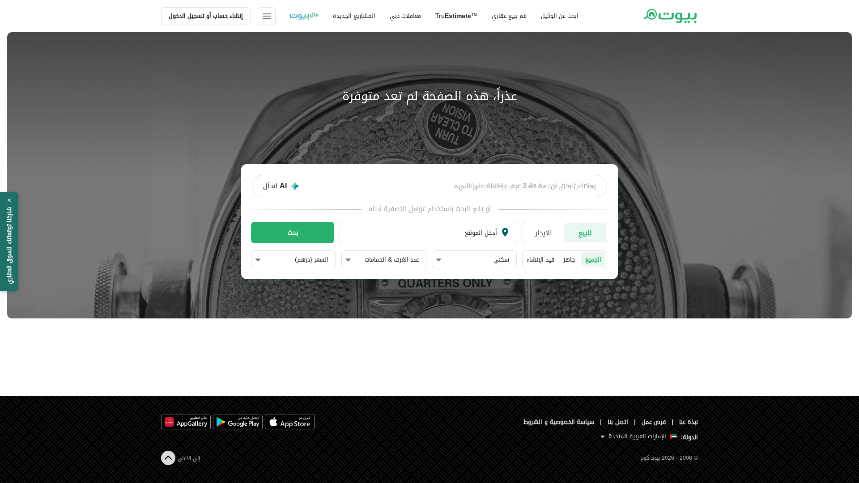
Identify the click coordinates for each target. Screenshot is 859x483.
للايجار (543, 233)
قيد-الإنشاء (540, 260)
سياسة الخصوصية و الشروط (559, 422)
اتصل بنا (618, 422)
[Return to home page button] (670, 16)
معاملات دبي (405, 16)
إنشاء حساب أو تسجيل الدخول (206, 16)
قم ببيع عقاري (509, 16)
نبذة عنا (688, 422)
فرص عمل (654, 422)
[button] (472, 259)
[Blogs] (304, 16)
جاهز (569, 260)
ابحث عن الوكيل (559, 16)
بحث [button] (293, 232)
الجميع (593, 260)
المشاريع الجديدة (354, 16)
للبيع (585, 233)
